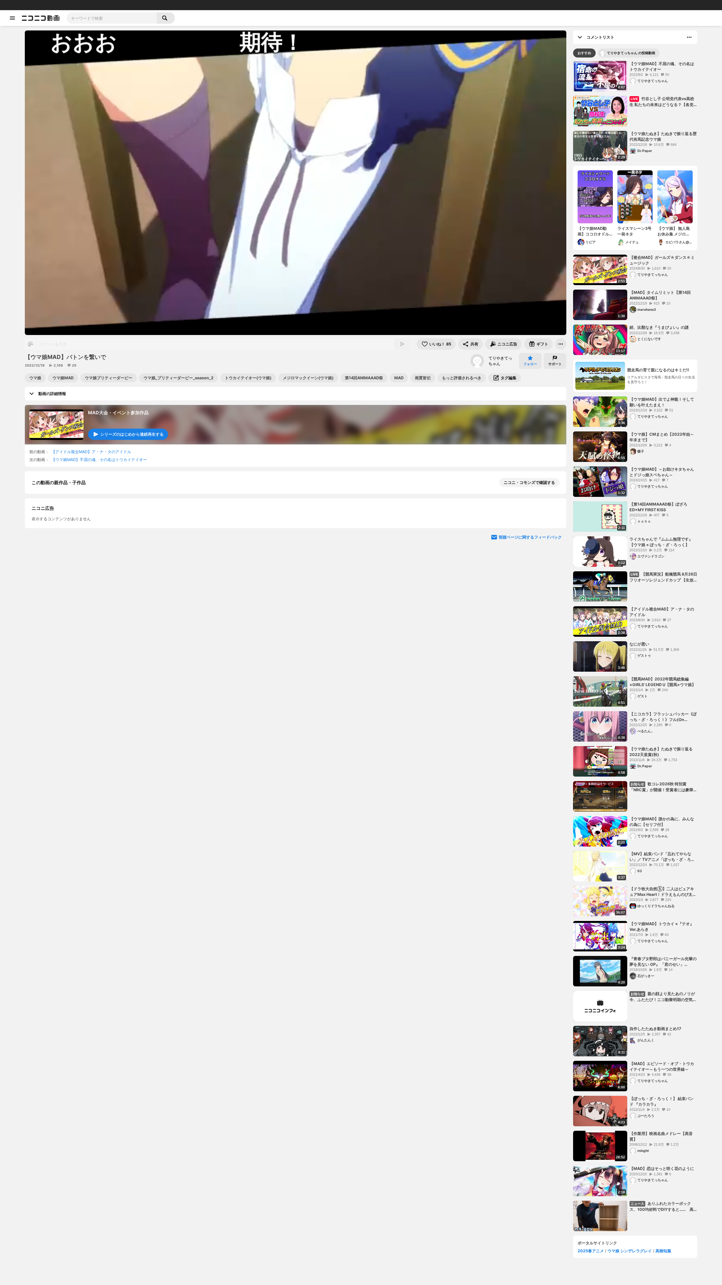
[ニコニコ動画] (40, 18)
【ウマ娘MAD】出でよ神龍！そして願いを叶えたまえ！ (661, 402)
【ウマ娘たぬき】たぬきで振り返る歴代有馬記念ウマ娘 (663, 136)
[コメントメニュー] (689, 37)
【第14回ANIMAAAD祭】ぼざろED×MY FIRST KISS (658, 507)
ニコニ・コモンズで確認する (529, 482)
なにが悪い (639, 644)
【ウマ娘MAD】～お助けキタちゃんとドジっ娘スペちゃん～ (661, 472)
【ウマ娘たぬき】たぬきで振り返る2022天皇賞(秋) (661, 751)
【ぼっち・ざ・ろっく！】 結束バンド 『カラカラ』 (661, 1101)
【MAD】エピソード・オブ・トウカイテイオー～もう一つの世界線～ (661, 1066)
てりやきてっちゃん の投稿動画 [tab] (631, 53)
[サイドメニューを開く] (12, 18)
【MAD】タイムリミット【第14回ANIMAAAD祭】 (660, 295)
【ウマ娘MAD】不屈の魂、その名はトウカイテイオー (99, 459)
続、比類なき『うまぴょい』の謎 (659, 327)
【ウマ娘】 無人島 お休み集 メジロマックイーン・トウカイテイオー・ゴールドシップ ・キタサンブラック (673, 231)
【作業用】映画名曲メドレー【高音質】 (661, 1136)
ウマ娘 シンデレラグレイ (629, 1250)
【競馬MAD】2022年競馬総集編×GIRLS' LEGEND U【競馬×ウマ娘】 (662, 681)
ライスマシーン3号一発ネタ (634, 231)
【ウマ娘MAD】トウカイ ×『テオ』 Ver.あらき (661, 926)
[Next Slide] (555, 631)
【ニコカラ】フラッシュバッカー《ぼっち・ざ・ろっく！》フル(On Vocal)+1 (663, 716)
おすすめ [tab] (584, 53)
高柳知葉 (663, 1250)
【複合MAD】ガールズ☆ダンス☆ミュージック (662, 260)
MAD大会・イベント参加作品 (118, 412)
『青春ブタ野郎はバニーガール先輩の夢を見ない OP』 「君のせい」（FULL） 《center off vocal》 (663, 961)
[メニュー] (560, 344)
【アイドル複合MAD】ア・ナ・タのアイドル (91, 451)
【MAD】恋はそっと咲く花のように (661, 1168)
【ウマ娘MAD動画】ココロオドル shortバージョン (595, 231)
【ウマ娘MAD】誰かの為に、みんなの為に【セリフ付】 (661, 821)
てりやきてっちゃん (500, 361)
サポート (555, 364)
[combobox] (112, 18)
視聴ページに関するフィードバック (530, 685)
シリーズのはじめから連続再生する (132, 434)
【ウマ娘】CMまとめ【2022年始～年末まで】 (661, 437)
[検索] (166, 18)
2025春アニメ (591, 1250)
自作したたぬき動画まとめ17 (655, 1028)
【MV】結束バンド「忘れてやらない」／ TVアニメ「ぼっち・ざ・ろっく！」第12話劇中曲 (662, 856)
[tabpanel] (635, 646)
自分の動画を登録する (63, 578)
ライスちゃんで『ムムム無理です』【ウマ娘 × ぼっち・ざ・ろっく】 (661, 542)
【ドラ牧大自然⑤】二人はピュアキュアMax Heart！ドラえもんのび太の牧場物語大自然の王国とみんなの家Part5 (662, 891)
